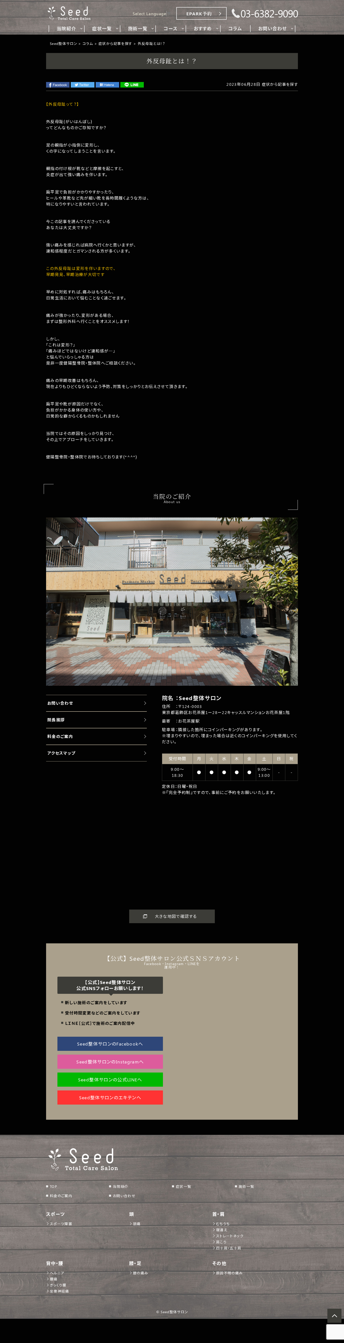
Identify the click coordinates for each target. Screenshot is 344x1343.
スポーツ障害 (61, 1223)
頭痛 (137, 1223)
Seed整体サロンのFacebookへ (110, 1044)
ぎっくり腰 (58, 1285)
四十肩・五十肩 (229, 1248)
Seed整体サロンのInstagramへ (110, 1062)
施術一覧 (246, 1186)
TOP (53, 1186)
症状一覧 (183, 1186)
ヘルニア (57, 1273)
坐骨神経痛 (59, 1291)
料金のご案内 (61, 1195)
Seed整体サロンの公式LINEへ (110, 1080)
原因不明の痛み (229, 1273)
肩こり (221, 1242)
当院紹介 (120, 1186)
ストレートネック (230, 1236)
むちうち (223, 1223)
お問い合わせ (124, 1195)
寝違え (221, 1229)
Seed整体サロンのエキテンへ (110, 1097)
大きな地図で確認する (176, 916)
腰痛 (54, 1279)
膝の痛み (140, 1273)
